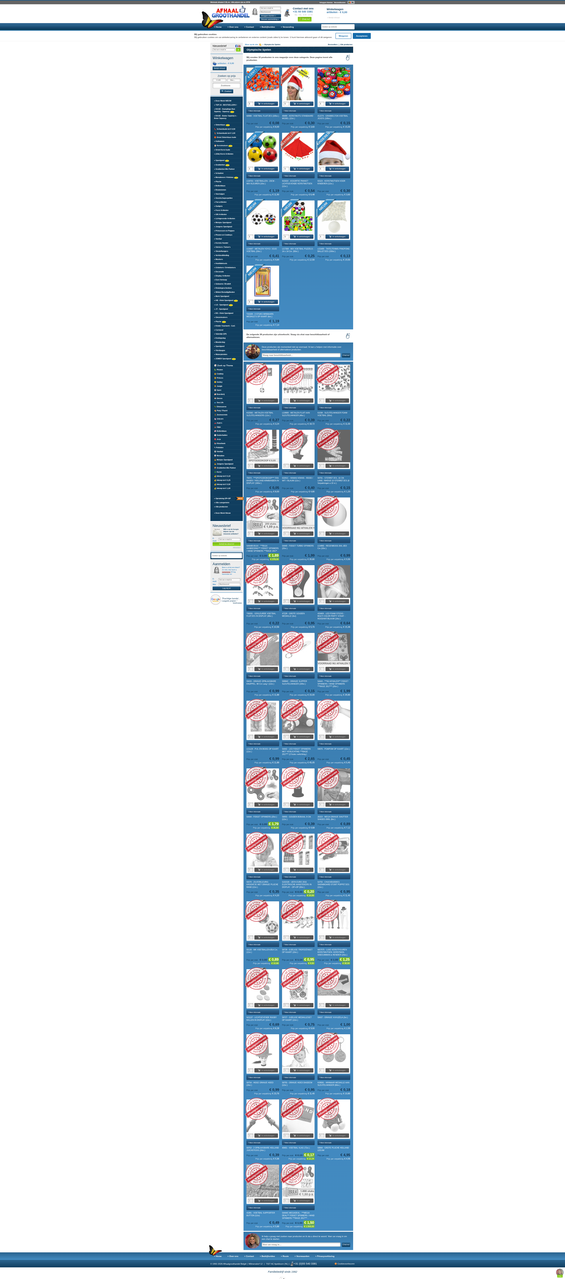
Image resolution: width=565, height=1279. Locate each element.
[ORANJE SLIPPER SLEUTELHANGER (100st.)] (298, 649)
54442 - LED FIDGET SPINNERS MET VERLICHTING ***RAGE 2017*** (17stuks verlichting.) (296, 751)
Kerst (217, 472)
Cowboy (218, 374)
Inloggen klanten (326, 2)
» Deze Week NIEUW (222, 101)
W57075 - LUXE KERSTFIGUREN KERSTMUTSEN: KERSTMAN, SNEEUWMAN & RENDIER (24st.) (332, 952)
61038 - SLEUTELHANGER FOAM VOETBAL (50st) (332, 414)
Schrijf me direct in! (226, 544)
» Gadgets (218, 206)
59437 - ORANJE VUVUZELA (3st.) (333, 1017)
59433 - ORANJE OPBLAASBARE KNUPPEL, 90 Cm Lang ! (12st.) (261, 682)
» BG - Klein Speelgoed (223, 313)
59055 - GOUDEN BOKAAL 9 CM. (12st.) (296, 818)
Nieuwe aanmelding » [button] (270, 19)
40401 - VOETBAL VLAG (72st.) (296, 1148)
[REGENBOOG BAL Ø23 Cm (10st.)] (334, 513)
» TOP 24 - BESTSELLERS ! (225, 105)
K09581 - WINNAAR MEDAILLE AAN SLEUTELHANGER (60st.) (333, 1083)
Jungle (218, 386)
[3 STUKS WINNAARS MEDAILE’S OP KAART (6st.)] (262, 282)
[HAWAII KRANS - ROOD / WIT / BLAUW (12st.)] (298, 446)
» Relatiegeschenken (223, 288)
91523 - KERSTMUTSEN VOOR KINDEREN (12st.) (331, 182)
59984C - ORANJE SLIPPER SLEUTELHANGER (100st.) (294, 682)
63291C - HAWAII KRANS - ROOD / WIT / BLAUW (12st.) (297, 479)
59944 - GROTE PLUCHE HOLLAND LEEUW (333, 1149)
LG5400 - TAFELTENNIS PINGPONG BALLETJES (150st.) (334, 250)
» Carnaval (218, 330)
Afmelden (237, 548)
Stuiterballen (220, 435)
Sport (217, 390)
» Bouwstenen (220, 190)
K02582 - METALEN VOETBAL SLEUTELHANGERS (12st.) (259, 414)
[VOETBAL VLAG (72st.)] (298, 1115)
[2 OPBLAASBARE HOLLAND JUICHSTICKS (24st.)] (262, 1115)
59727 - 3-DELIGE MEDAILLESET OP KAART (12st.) (297, 1018)
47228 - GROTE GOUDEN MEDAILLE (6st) (293, 614)
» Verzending (287, 27)
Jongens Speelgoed (223, 464)
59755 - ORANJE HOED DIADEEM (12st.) (297, 1083)
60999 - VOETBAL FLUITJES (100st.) (262, 116)
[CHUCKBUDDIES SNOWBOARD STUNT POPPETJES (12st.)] (334, 850)
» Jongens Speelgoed (223, 227)
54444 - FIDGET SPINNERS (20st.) (261, 817)
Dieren (218, 398)
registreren (226, 572)
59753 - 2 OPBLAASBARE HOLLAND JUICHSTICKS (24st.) (262, 1149)
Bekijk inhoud (219, 68)
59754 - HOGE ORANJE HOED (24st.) (259, 1083)
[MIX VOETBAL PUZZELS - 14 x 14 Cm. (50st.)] (298, 216)
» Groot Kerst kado (222, 150)
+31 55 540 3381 (303, 11)
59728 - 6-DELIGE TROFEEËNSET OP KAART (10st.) (297, 951)
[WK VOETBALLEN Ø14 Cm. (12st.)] (262, 917)
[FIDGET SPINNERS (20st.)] (262, 784)
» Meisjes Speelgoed (222, 223)
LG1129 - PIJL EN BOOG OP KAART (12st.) (262, 750)
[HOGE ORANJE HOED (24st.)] (262, 1050)
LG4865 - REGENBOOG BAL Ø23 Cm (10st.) (332, 547)
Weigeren (343, 36)
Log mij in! (226, 588)
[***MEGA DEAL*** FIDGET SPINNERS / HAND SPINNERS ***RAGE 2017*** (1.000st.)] (298, 1181)
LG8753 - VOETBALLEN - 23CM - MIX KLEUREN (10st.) (260, 182)
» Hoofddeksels (220, 263)
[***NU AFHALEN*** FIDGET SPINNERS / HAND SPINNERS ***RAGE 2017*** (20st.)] (334, 649)
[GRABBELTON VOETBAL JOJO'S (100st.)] (334, 84)
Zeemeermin (220, 415)
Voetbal (218, 452)
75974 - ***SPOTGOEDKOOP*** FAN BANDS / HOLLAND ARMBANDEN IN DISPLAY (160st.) (262, 480)
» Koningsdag (220, 338)
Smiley (218, 382)
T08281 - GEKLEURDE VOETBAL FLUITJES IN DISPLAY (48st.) (261, 614)
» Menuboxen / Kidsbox (224, 177)
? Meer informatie (254, 111)
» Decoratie (219, 272)
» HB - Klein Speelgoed (224, 300)
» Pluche (217, 182)
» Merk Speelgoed (221, 296)
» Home (218, 27)
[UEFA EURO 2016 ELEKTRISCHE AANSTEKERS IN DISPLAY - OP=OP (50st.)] (298, 850)
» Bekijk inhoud (333, 18)
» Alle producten (221, 507)
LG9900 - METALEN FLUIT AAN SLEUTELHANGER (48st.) (296, 414)
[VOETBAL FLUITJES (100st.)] (262, 84)
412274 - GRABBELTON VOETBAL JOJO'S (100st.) (333, 117)
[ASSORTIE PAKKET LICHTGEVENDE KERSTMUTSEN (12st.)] (298, 149)
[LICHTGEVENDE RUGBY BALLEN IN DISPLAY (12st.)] (262, 985)
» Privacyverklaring (324, 1256)
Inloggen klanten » (268, 16)
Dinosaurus (220, 407)
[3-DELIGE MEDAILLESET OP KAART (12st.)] (298, 985)
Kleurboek (219, 443)
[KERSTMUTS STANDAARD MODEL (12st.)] (298, 84)
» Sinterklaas (220, 125)
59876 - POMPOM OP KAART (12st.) (334, 749)
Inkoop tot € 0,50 (222, 484)
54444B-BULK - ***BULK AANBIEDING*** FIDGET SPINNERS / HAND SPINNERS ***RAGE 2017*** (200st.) (262, 548)
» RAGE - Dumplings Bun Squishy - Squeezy (224, 110)
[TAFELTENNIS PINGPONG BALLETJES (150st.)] (334, 216)
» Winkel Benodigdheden (224, 292)
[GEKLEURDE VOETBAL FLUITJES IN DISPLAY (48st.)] (262, 581)
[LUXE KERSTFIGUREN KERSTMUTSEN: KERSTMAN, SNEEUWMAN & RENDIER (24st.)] (334, 917)
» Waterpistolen (220, 354)
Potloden (218, 448)
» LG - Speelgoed (221, 305)
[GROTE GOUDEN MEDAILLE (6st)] (298, 581)
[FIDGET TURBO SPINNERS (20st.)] (298, 513)
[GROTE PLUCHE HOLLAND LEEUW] (334, 1115)
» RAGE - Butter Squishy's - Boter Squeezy (225, 117)
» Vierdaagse (219, 350)
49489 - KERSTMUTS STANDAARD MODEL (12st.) (297, 117)
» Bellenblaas (219, 186)
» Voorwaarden (302, 1256)
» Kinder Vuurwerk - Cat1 (224, 326)
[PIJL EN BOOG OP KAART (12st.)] (262, 717)
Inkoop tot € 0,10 (222, 476)
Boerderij (219, 394)
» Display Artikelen (222, 276)
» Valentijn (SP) (220, 334)
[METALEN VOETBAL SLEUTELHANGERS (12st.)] (262, 381)
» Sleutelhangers (221, 251)
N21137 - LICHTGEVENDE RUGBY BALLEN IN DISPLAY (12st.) (261, 1018)
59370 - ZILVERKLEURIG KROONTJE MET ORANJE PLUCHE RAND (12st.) (262, 884)
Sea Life (218, 403)
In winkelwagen (267, 104)
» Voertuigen (219, 194)
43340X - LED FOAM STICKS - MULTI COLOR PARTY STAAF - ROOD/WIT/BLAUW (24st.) (331, 616)
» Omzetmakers (220, 317)
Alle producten (346, 45)
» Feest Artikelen (221, 210)
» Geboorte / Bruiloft (222, 284)
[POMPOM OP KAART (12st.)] (334, 717)
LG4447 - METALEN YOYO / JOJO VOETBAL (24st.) (261, 250)
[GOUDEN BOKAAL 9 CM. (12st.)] (298, 784)
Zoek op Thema (223, 365)
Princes (218, 378)
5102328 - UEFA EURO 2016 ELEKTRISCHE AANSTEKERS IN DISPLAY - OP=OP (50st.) (296, 884)
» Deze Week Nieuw (222, 513)
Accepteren (362, 36)
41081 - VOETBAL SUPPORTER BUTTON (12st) (260, 1214)
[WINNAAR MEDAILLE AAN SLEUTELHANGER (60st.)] (334, 1050)
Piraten (218, 370)
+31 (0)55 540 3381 (305, 1263)
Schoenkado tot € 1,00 (224, 133)
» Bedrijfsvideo (267, 27)
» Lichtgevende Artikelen (224, 219)
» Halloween (219, 141)
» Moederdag (219, 342)
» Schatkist (218, 173)
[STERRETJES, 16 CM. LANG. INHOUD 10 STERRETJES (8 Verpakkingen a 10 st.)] (334, 446)
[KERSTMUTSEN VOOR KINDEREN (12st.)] (334, 149)
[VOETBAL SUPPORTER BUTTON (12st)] (262, 1181)
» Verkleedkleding (221, 255)
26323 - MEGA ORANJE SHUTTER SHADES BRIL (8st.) (333, 818)
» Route (285, 1256)
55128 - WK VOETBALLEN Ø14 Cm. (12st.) (262, 951)
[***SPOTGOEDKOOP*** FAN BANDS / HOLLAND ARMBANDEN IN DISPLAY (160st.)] (262, 446)
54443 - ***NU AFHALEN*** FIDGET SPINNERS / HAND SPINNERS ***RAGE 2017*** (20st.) (333, 683)
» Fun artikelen (220, 202)
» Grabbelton (219, 165)
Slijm (217, 427)
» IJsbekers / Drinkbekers (225, 268)
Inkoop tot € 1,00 (222, 488)
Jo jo (217, 439)
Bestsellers (333, 45)
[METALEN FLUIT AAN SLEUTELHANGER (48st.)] (298, 381)
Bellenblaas (220, 431)
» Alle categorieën (221, 503)
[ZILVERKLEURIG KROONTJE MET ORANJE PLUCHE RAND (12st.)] (262, 850)
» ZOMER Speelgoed (223, 359)
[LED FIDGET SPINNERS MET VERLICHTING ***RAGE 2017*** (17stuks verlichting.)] (298, 717)
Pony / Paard (220, 411)
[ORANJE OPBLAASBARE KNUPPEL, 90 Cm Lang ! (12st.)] (262, 649)
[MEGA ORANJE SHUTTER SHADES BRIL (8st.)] (334, 784)
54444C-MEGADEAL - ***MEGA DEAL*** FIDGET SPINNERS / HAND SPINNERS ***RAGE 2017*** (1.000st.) (298, 1215)
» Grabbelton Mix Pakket (224, 169)
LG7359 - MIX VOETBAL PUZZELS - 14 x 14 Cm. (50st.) (298, 250)
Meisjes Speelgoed (223, 460)
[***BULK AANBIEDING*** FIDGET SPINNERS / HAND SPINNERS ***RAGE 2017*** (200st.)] (262, 513)
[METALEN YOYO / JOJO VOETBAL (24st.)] (262, 216)
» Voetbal (218, 239)
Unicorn (218, 419)
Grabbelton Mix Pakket (225, 468)
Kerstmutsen (221, 146)
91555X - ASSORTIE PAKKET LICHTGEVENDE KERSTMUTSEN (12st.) (297, 183)
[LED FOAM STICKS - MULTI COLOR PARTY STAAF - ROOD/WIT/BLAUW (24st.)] (334, 581)
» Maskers (218, 259)
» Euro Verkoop (220, 280)
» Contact (249, 27)
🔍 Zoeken (226, 91)
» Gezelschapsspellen (223, 198)
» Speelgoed (219, 160)
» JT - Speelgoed (221, 309)
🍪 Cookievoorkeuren (344, 1264)
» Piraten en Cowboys (223, 235)
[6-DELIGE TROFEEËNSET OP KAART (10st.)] (298, 917)
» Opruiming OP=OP (228, 498)
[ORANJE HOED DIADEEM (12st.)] (298, 1050)
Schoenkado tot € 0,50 (224, 129)
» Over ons (232, 27)
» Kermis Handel (221, 243)
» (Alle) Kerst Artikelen (223, 154)
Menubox (219, 456)
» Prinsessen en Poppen (224, 231)
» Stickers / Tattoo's (222, 247)
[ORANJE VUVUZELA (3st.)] (334, 985)
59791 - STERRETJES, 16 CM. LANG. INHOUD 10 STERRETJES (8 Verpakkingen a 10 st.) (333, 480)
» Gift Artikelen (220, 214)
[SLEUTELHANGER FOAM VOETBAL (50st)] (334, 381)
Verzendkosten (339, 2)
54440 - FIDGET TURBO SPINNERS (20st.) (298, 547)
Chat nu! (305, 19)
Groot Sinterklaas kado (225, 137)
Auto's (218, 423)
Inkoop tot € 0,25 (222, 480)
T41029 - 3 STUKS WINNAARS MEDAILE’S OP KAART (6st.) (260, 315)
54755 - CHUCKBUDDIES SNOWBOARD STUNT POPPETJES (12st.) (333, 884)
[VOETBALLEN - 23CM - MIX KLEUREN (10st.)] (262, 149)
